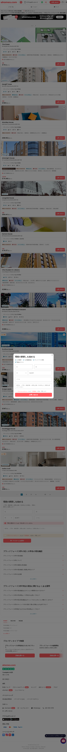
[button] (26, 373)
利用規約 (34, 391)
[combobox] (21, 373)
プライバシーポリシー (22, 391)
